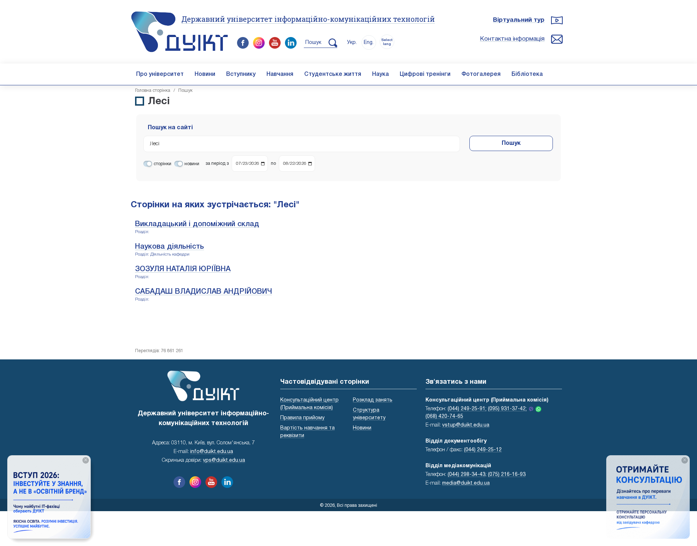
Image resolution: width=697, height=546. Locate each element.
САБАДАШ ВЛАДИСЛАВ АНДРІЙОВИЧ (203, 292)
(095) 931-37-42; (507, 409)
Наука (380, 74)
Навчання (279, 74)
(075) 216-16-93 (507, 474)
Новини (205, 74)
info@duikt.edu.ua (211, 451)
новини (191, 164)
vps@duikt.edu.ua (224, 460)
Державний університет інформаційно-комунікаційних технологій (308, 19)
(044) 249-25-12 (483, 450)
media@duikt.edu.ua (466, 483)
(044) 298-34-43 (466, 474)
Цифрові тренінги (425, 74)
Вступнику (241, 74)
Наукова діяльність (169, 247)
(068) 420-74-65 (444, 416)
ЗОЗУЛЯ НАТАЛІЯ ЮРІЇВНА (183, 269)
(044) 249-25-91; (467, 409)
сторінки (162, 164)
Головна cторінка (152, 91)
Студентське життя (332, 74)
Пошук (511, 143)
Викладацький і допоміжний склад (197, 224)
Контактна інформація (512, 39)
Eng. (369, 42)
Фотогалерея (481, 74)
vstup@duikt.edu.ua (465, 425)
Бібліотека (527, 74)
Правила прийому (302, 418)
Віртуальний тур (519, 20)
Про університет (160, 74)
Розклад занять (372, 400)
